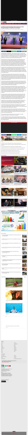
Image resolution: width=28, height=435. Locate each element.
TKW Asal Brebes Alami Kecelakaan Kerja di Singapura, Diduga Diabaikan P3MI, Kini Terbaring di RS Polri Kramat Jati (13, 144)
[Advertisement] (6, 10)
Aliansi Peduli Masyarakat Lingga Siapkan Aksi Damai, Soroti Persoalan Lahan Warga (12, 268)
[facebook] (3, 51)
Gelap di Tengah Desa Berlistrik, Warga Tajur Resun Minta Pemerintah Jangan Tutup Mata (12, 256)
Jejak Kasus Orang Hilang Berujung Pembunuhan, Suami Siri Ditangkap (20, 173)
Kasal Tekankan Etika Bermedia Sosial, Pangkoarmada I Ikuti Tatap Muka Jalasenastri (11, 146)
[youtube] (8, 366)
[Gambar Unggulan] (14, 40)
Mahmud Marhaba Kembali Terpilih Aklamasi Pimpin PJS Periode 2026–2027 (10, 150)
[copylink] (24, 51)
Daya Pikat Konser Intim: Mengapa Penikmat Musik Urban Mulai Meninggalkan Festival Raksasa (7, 207)
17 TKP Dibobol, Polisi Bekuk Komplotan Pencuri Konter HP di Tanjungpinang (19, 183)
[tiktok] (10, 366)
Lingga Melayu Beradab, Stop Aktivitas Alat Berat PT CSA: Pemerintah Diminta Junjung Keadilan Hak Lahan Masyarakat (12, 260)
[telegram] (19, 51)
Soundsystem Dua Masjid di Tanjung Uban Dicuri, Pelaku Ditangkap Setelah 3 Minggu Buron (7, 160)
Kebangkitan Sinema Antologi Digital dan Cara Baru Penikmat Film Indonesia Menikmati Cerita (20, 207)
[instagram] (7, 366)
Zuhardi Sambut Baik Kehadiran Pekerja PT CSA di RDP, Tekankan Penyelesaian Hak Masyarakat (10, 251)
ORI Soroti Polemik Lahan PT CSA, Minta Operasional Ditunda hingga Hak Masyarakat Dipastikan (11, 264)
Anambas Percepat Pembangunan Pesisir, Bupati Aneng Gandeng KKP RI (11, 247)
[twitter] (8, 51)
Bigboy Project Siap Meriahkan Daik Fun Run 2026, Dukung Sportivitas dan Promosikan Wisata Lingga (11, 272)
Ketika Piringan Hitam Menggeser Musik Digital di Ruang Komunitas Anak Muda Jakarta (20, 196)
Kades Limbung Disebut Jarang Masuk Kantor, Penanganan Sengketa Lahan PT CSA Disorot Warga (11, 235)
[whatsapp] (14, 51)
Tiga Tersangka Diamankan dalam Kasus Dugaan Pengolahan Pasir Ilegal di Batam (7, 183)
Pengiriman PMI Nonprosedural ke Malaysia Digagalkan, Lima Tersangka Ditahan (6, 173)
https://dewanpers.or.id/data (5, 362)
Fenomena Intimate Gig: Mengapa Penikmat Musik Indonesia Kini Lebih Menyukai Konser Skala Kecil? (7, 196)
